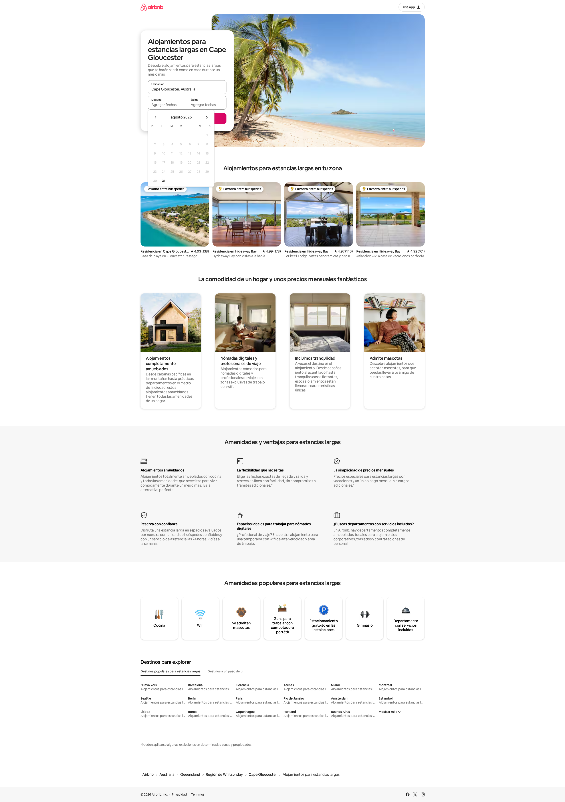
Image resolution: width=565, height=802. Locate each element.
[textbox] (167, 104)
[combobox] (187, 89)
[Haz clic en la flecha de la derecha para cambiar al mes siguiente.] (206, 117)
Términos (197, 794)
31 (163, 181)
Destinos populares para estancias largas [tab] (170, 671)
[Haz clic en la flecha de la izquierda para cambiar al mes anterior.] (155, 117)
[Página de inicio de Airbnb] (152, 7)
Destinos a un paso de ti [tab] (225, 671)
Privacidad (179, 794)
